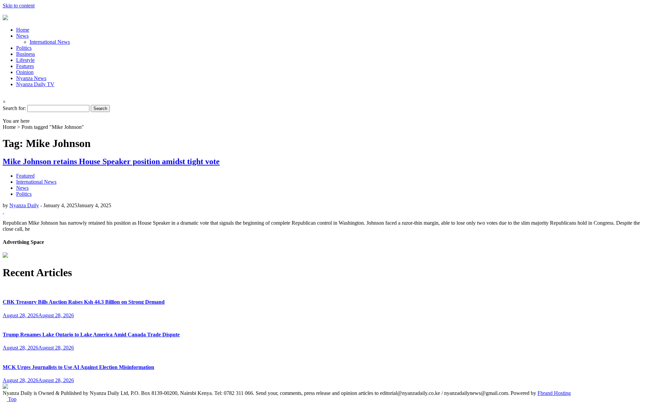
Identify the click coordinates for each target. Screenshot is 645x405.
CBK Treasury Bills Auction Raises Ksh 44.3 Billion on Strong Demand (84, 302)
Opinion (25, 72)
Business (25, 54)
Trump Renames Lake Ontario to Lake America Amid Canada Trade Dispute (91, 334)
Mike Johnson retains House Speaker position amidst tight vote (111, 161)
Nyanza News (31, 78)
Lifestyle (25, 60)
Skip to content (19, 5)
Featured (25, 176)
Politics (24, 48)
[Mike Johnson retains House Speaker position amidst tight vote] (3, 211)
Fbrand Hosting (554, 393)
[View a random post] (5, 115)
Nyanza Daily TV (35, 84)
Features (25, 66)
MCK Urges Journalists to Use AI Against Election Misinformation (78, 367)
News (22, 36)
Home (22, 30)
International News (50, 42)
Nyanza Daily (24, 205)
